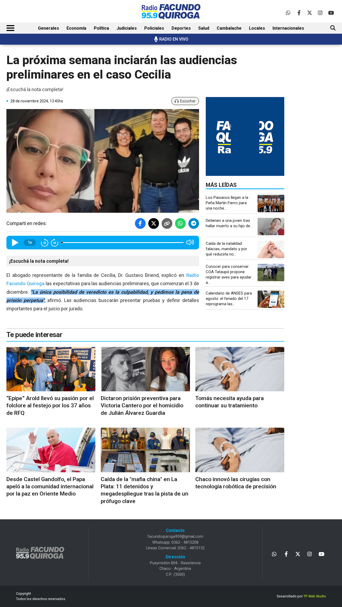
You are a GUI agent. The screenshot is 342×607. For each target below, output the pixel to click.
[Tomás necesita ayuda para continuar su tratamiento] (239, 369)
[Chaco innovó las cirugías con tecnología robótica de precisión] (239, 450)
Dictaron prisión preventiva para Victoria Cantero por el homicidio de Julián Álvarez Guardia (142, 405)
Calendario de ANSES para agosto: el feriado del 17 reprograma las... (229, 298)
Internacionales (288, 28)
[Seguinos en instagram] (320, 12)
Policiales (154, 28)
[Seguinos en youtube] (331, 12)
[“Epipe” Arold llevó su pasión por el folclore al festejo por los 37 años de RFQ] (50, 369)
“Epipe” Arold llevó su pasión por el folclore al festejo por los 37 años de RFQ (50, 405)
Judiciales (126, 28)
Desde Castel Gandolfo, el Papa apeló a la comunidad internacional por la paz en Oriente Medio (50, 486)
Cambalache (229, 28)
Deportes (181, 28)
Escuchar (188, 101)
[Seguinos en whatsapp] (288, 12)
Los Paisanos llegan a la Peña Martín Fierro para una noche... (227, 203)
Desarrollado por (301, 596)
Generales (48, 28)
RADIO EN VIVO (173, 39)
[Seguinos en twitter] (309, 12)
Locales (257, 28)
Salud (203, 28)
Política (101, 28)
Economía (76, 28)
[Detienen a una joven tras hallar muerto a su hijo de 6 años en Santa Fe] (271, 226)
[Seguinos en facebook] (299, 12)
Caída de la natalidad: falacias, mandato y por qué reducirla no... (226, 249)
